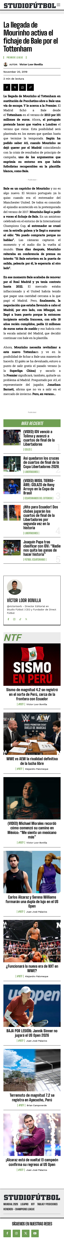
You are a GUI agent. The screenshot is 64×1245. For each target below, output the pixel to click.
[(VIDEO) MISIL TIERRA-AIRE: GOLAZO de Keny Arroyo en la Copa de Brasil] (12, 486)
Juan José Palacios (36, 911)
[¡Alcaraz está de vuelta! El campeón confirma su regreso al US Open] (32, 1137)
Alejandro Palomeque (36, 769)
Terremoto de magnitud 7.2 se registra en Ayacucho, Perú (32, 1097)
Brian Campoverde (37, 1105)
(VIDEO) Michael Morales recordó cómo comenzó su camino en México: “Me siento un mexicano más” (32, 830)
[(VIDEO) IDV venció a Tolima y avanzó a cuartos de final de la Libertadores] (12, 437)
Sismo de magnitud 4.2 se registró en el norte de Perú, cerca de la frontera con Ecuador (32, 694)
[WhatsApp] (22, 87)
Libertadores (31, 471)
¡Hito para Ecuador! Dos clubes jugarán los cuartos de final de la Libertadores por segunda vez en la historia (40, 517)
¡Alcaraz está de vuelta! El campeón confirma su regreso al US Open (32, 1162)
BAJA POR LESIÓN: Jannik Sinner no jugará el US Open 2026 (32, 1033)
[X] (14, 87)
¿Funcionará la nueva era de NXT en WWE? (32, 968)
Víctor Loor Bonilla (31, 64)
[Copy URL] (30, 87)
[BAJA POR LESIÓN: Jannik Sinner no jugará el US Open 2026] (32, 1008)
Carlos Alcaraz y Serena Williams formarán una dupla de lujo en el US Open (32, 902)
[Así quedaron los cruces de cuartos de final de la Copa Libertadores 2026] (12, 464)
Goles (28, 449)
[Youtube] (35, 1233)
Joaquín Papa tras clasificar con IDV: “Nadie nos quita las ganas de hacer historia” (42, 548)
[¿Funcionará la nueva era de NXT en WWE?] (32, 943)
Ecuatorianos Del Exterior (38, 498)
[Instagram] (14, 618)
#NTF (21, 704)
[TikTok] (20, 618)
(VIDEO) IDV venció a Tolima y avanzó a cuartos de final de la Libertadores (39, 438)
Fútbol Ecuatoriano (35, 559)
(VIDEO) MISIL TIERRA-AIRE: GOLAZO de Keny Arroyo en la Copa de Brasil (39, 486)
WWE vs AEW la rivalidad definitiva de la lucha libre (32, 761)
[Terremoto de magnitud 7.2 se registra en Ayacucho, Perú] (32, 1072)
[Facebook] (6, 87)
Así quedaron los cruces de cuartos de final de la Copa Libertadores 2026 (41, 462)
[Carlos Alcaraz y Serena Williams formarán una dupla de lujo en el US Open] (32, 874)
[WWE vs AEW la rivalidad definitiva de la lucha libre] (32, 736)
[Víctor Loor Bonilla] (6, 64)
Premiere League (15, 57)
